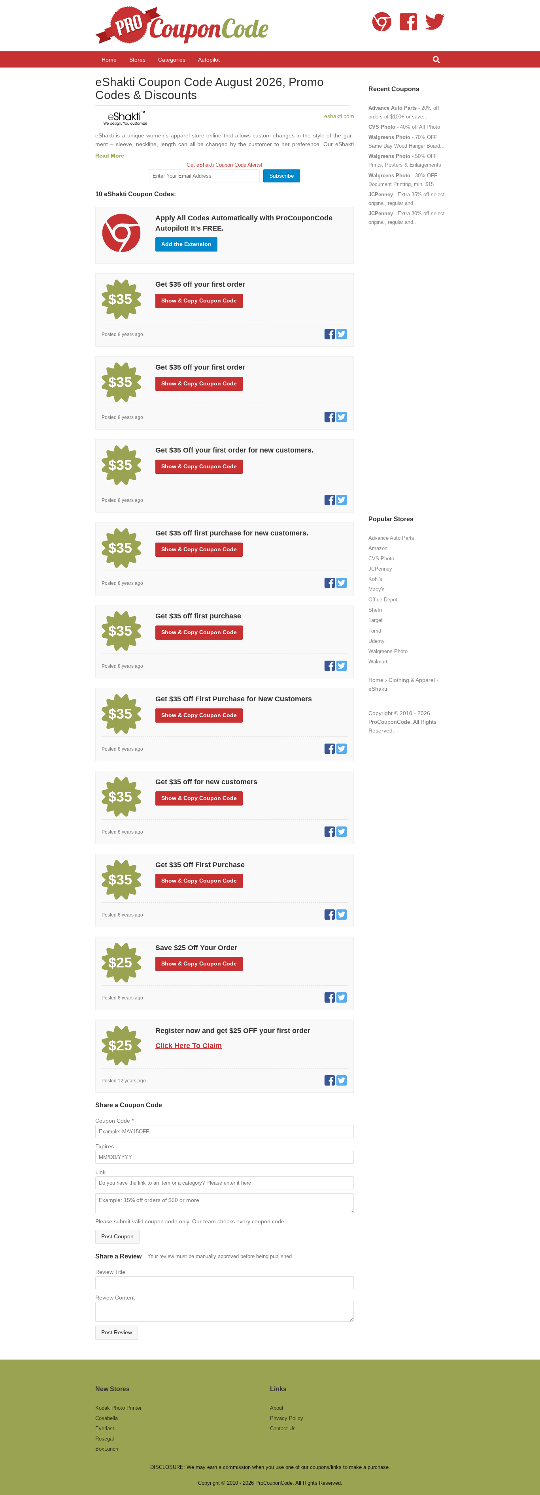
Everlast (104, 1428)
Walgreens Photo (388, 651)
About (276, 1408)
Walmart (377, 662)
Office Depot (382, 600)
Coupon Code (114, 1120)
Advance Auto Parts (391, 538)
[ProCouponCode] (183, 25)
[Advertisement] (406, 370)
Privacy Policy (286, 1418)
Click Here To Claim (188, 1046)
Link (100, 1172)
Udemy (376, 641)
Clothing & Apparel (412, 680)
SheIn (375, 610)
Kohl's (375, 579)
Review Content (115, 1297)
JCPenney (380, 569)
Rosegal (104, 1439)
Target (375, 620)
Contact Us (283, 1428)
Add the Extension (186, 244)
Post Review (116, 1332)
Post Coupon (117, 1236)
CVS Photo (381, 559)
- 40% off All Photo (404, 127)
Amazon (377, 548)
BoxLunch (106, 1449)
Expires (104, 1146)
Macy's (376, 589)
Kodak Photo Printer (118, 1408)
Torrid (374, 631)
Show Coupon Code (199, 300)
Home (375, 680)
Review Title (110, 1272)
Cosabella (106, 1418)
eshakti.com (339, 116)
